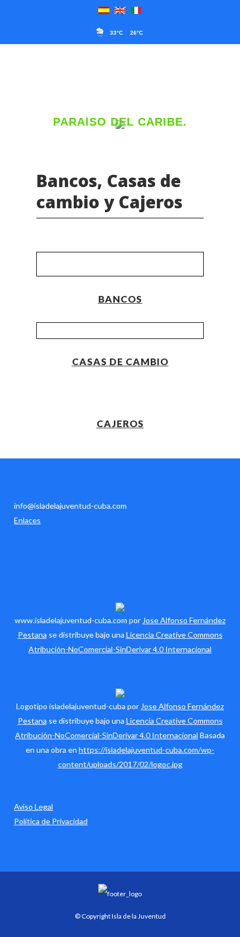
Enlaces (27, 520)
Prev (4, 118)
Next (236, 118)
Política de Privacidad (51, 821)
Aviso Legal (33, 806)
